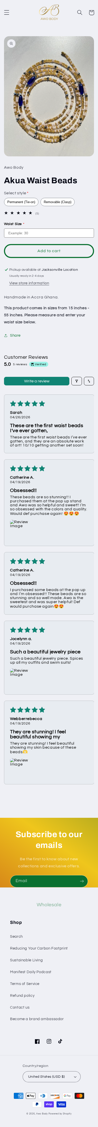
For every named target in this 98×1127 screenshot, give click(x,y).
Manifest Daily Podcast (31, 972)
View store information (29, 283)
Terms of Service (24, 984)
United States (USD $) (46, 1076)
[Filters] (76, 381)
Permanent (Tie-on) (21, 202)
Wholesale (49, 904)
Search (16, 936)
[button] (6, 12)
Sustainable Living (26, 960)
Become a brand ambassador (37, 1019)
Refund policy (22, 996)
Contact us (19, 1007)
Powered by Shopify (60, 1114)
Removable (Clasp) (57, 202)
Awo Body (42, 1114)
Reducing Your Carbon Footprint (39, 948)
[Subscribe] (82, 881)
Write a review (37, 381)
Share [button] (15, 335)
